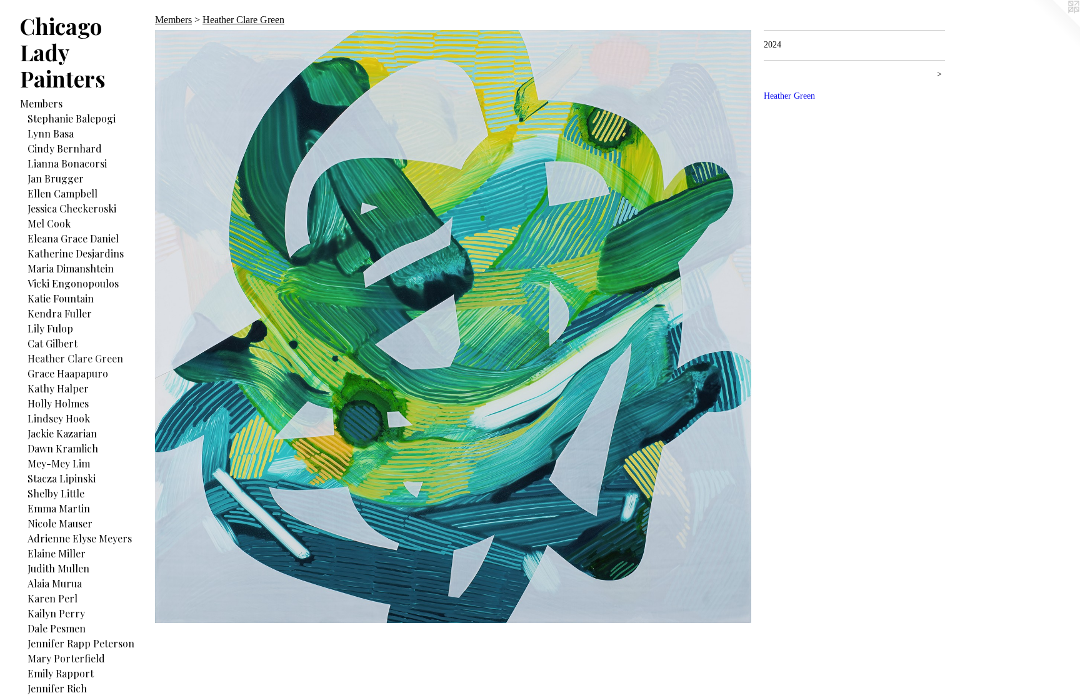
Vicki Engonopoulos (73, 283)
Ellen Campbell (63, 193)
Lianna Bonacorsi (67, 163)
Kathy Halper (58, 388)
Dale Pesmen (57, 628)
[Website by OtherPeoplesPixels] (1055, 25)
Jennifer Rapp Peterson (81, 643)
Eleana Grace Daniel (73, 238)
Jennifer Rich (57, 688)
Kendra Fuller (60, 313)
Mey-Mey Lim (59, 463)
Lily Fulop (50, 328)
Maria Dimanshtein (71, 268)
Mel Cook (49, 223)
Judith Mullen (58, 568)
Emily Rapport (61, 673)
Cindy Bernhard (65, 148)
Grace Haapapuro (68, 373)
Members (41, 103)
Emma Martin (59, 508)
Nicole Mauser (60, 523)
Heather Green (789, 96)
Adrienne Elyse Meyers (80, 538)
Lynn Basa (51, 133)
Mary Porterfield (66, 658)
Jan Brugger (56, 178)
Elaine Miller (57, 553)
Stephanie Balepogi (72, 118)
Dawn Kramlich (63, 448)
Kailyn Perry (56, 613)
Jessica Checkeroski (72, 208)
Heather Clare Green (75, 358)
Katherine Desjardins (76, 253)
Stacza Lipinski (62, 478)
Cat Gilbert (53, 343)
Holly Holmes (58, 403)
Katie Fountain (61, 298)
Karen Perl (53, 598)
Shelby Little (56, 493)
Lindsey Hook (59, 418)
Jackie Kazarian (62, 433)
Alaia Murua (55, 583)
